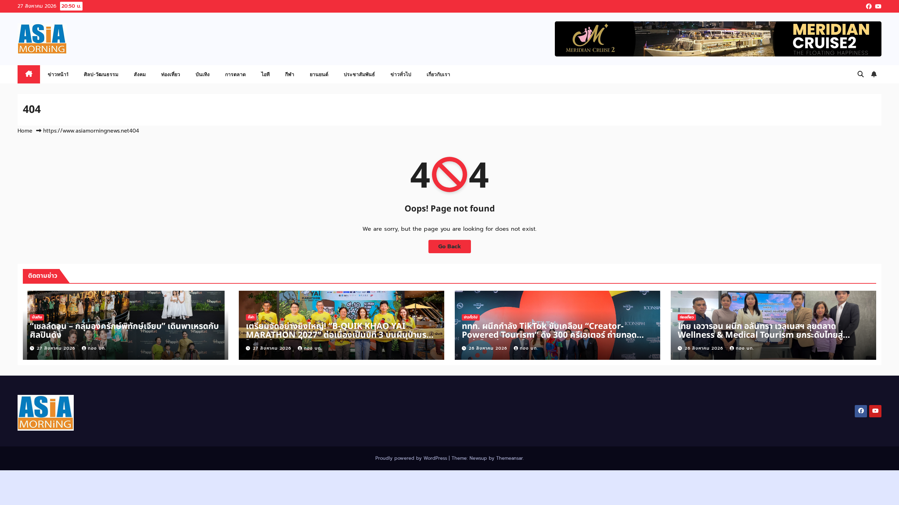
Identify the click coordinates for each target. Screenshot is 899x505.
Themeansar (509, 458)
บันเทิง (203, 74)
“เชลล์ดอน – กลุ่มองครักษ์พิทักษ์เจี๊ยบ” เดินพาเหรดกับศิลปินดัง (124, 331)
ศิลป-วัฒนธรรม (101, 74)
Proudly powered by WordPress (412, 458)
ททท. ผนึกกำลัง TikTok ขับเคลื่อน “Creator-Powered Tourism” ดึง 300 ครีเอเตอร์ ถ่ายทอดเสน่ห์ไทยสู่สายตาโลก (549, 335)
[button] (861, 74)
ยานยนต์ (319, 74)
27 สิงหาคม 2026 (57, 348)
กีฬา (289, 74)
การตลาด (235, 74)
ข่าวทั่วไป (401, 74)
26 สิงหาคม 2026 (489, 348)
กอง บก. (97, 348)
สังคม (140, 74)
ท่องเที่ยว (170, 74)
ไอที (265, 74)
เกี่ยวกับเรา (438, 74)
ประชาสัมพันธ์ (359, 74)
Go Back (449, 246)
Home (25, 131)
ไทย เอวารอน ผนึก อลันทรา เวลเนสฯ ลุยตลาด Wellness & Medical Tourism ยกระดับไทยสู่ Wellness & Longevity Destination (760, 335)
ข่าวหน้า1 (58, 74)
